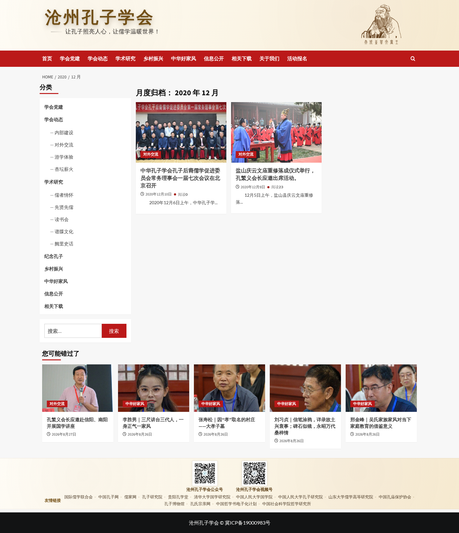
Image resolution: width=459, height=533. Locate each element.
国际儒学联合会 (78, 496)
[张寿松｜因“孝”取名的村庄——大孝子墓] (229, 388)
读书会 (62, 219)
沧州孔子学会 (100, 17)
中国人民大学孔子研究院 (300, 496)
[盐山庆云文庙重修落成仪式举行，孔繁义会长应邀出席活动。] (276, 132)
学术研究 (126, 58)
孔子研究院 (152, 496)
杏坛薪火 (64, 169)
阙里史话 (64, 243)
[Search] (413, 58)
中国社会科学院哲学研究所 (286, 503)
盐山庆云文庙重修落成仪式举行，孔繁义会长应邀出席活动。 (275, 174)
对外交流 (150, 154)
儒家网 (130, 496)
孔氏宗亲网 (200, 503)
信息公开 (214, 58)
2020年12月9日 (253, 187)
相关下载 (242, 58)
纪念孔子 (53, 256)
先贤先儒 (64, 207)
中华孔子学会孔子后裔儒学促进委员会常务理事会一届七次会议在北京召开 (180, 178)
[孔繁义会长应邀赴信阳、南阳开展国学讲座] (77, 388)
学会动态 (98, 58)
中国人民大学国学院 (254, 496)
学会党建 (70, 58)
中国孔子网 (108, 496)
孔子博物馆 (174, 503)
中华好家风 (183, 58)
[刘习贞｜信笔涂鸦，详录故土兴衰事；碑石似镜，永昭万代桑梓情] (305, 388)
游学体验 (64, 157)
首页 (47, 58)
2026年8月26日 (140, 434)
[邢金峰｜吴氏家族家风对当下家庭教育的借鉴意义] (381, 388)
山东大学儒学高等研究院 (350, 496)
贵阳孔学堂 (178, 496)
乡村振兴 (153, 58)
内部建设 (64, 132)
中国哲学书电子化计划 (236, 503)
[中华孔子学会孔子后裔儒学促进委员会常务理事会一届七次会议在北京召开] (181, 132)
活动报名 (297, 58)
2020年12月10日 (159, 194)
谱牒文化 (64, 231)
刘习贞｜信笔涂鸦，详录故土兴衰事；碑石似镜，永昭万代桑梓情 (304, 426)
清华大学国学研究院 (212, 496)
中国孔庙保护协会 (395, 496)
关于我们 (269, 58)
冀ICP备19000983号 (247, 523)
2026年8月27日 (64, 434)
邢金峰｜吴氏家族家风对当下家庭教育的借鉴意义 (380, 423)
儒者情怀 (64, 195)
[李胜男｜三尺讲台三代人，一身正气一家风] (153, 388)
